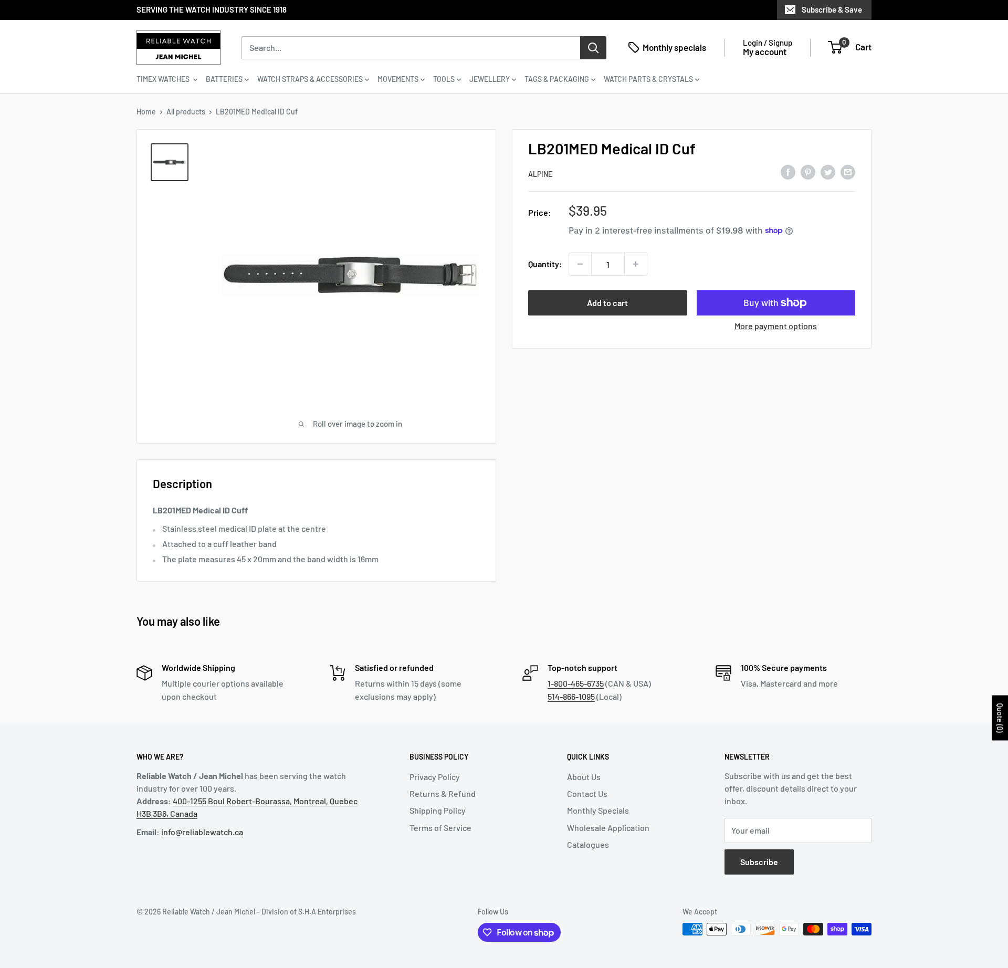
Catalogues (588, 844)
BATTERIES (224, 79)
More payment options (775, 326)
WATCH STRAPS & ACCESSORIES (310, 79)
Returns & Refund (443, 793)
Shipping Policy (438, 810)
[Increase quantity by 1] (636, 264)
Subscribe (759, 862)
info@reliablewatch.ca (202, 832)
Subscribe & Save (832, 9)
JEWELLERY (489, 79)
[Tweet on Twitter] (828, 172)
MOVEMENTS (397, 79)
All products (185, 111)
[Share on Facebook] (788, 172)
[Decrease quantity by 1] (580, 264)
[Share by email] (848, 172)
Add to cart (607, 303)
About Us (584, 777)
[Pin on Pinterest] (808, 172)
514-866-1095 (571, 696)
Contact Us (587, 793)
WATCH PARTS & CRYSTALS (648, 79)
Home (146, 111)
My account (764, 51)
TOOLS (444, 79)
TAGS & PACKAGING (556, 79)
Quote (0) (999, 718)
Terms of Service (440, 828)
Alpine (540, 174)
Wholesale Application (608, 828)
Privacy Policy (435, 777)
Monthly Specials (598, 810)
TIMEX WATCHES (163, 79)
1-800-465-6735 (576, 683)
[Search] (593, 47)
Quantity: (545, 264)
